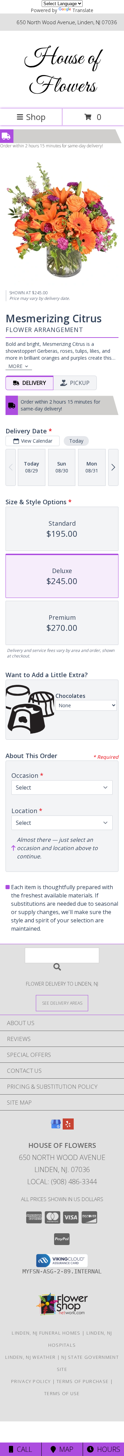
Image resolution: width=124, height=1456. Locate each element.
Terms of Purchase (82, 1381)
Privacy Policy (31, 1381)
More (15, 366)
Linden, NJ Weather (30, 1357)
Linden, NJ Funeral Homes (46, 1333)
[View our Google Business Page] (55, 1127)
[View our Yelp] (68, 1127)
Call (22, 1449)
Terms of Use (62, 1393)
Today (76, 440)
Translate (82, 10)
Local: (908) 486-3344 (62, 1181)
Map (64, 1449)
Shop (35, 116)
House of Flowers (62, 73)
